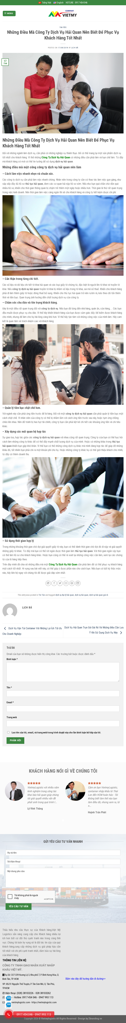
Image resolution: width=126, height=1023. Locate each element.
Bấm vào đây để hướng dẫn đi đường (84, 978)
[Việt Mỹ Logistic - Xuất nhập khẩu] (63, 13)
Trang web (12, 717)
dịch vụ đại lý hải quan (64, 595)
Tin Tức (63, 27)
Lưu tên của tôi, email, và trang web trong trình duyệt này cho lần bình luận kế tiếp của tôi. (56, 732)
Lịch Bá (74, 48)
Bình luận (12, 659)
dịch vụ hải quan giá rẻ (98, 595)
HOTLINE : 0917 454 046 (76, 2)
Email (10, 702)
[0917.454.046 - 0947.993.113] (8, 1014)
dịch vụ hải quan (81, 595)
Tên (9, 687)
